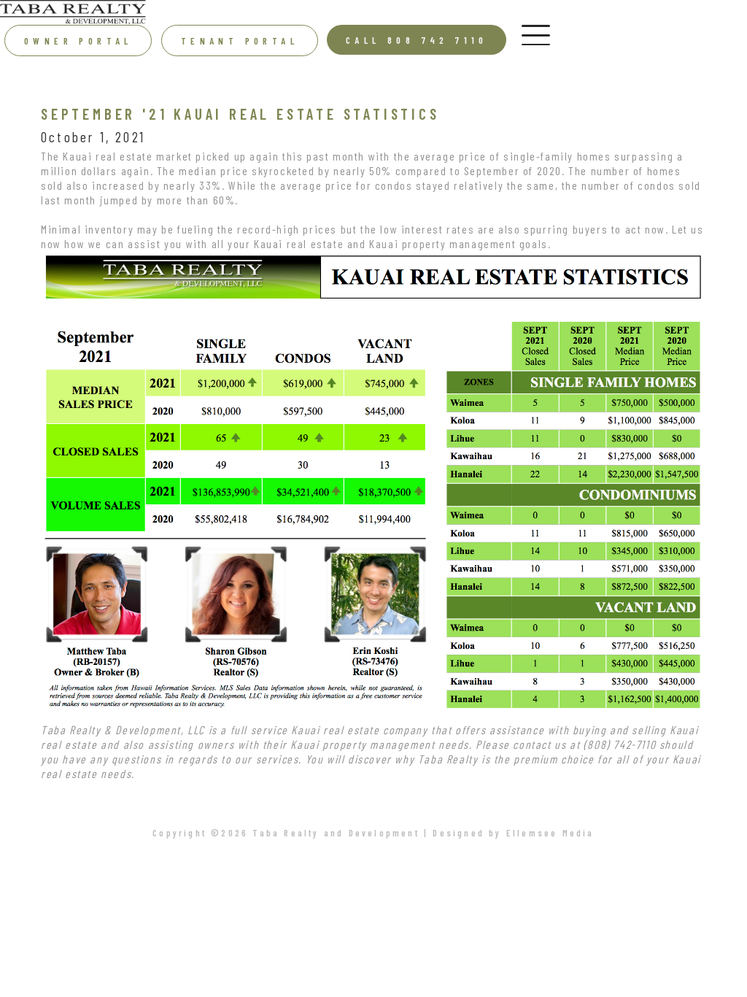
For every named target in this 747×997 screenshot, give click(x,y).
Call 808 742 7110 (417, 40)
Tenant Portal (239, 41)
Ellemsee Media (550, 833)
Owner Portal (78, 41)
